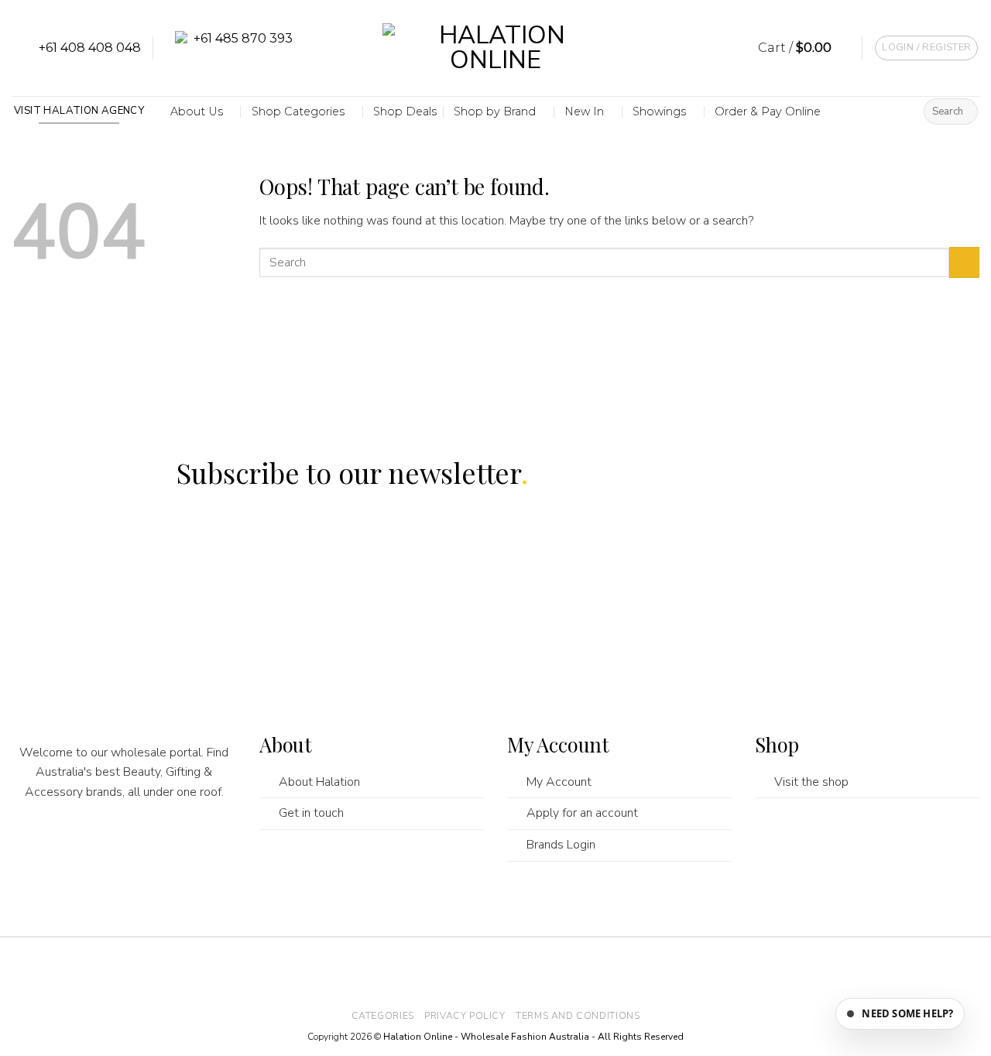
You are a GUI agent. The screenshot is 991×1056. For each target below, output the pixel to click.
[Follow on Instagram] (94, 844)
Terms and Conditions (578, 1016)
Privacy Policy (465, 1016)
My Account (559, 781)
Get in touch (311, 812)
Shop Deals (405, 111)
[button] (804, 48)
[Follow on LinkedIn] (183, 844)
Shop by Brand (495, 111)
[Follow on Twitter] (124, 844)
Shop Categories (298, 111)
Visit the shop (811, 781)
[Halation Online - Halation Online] (495, 48)
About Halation (319, 781)
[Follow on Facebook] (65, 844)
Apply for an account (582, 812)
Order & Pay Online (768, 111)
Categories (382, 1016)
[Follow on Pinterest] (154, 844)
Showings (659, 111)
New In (584, 111)
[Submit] (963, 111)
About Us (196, 111)
